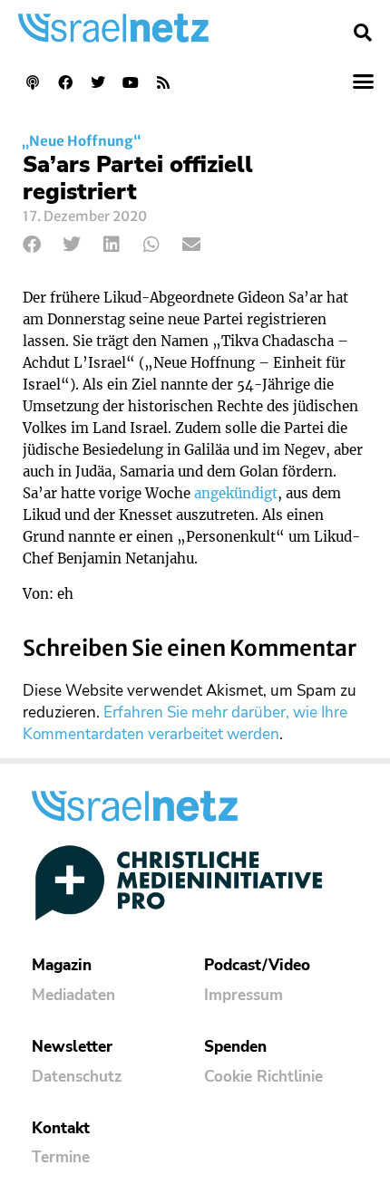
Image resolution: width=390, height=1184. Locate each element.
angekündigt (236, 493)
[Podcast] (32, 82)
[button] (363, 32)
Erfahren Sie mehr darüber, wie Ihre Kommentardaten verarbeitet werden (185, 723)
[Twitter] (97, 82)
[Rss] (163, 82)
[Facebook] (65, 82)
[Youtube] (130, 82)
